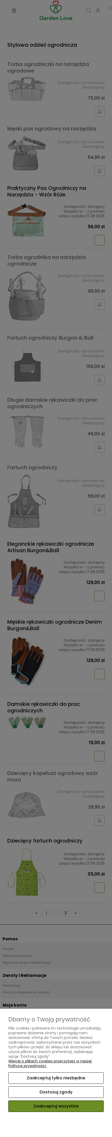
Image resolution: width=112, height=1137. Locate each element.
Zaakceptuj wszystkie (56, 1106)
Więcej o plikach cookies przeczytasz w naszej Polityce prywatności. (50, 1063)
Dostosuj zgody (56, 1092)
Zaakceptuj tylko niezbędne (56, 1078)
